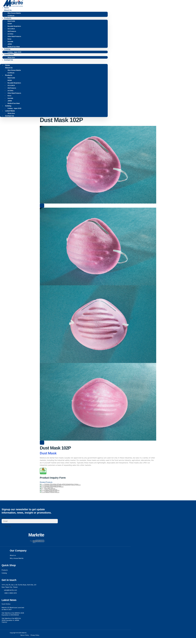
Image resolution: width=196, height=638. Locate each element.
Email (4, 518)
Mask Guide (11, 21)
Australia (10, 41)
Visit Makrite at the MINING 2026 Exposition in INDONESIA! (13, 614)
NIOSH (10, 23)
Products (7, 18)
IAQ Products (12, 31)
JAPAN (10, 44)
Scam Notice (6, 604)
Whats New (11, 57)
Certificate (11, 15)
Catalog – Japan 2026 (14, 52)
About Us (8, 10)
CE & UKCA (11, 29)
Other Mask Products (14, 36)
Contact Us (8, 60)
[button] (54, 62)
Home (6, 8)
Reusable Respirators (14, 26)
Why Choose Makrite (14, 13)
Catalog (7, 49)
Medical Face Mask (14, 46)
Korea (9, 39)
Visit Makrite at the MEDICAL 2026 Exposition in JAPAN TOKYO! (11, 620)
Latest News (9, 54)
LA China (10, 34)
